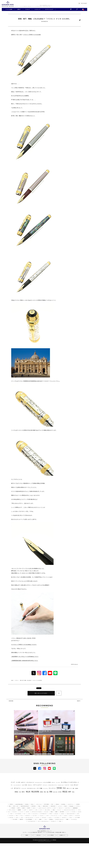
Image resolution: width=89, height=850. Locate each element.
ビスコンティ (56, 813)
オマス (78, 813)
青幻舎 (52, 811)
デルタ (17, 815)
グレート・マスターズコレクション (43, 821)
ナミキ (9, 811)
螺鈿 (47, 791)
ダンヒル (65, 815)
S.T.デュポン (11, 817)
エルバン (17, 817)
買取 (33, 733)
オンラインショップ (49, 9)
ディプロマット (78, 806)
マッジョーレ (42, 815)
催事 (73, 788)
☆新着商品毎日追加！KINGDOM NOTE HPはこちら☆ (24, 660)
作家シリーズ (69, 788)
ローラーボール (45, 788)
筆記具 (24, 733)
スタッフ (76, 664)
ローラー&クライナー (43, 813)
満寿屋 (67, 819)
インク (13, 782)
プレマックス (46, 811)
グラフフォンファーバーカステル (37, 811)
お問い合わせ (39, 835)
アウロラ (50, 813)
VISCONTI (11, 804)
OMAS (10, 806)
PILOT (52, 804)
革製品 (73, 791)
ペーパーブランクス (74, 819)
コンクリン (50, 817)
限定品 (64, 792)
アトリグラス (73, 811)
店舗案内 (26, 835)
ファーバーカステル (18, 813)
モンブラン (79, 811)
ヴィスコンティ (14, 811)
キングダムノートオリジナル (69, 782)
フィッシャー (21, 811)
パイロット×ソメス (39, 804)
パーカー (47, 815)
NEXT (78, 701)
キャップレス (58, 782)
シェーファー (37, 817)
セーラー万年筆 (77, 817)
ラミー (25, 813)
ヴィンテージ (52, 788)
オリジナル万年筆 (47, 782)
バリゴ (29, 813)
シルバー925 (24, 785)
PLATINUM (77, 804)
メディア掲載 (39, 788)
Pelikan (39, 806)
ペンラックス (60, 806)
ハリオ (36, 819)
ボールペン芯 (23, 788)
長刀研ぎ (60, 791)
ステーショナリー (37, 785)
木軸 (20, 791)
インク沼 (18, 782)
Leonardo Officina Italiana (19, 804)
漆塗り (23, 791)
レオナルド (62, 813)
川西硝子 (40, 819)
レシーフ (67, 811)
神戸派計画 (51, 819)
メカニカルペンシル (31, 788)
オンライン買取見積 (50, 835)
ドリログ (45, 819)
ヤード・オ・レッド (54, 815)
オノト (61, 815)
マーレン (21, 815)
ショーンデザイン (57, 817)
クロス (22, 817)
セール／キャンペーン (52, 785)
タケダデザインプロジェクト (59, 819)
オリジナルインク (30, 782)
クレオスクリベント (71, 804)
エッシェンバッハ (35, 813)
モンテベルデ (44, 817)
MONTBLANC (34, 806)
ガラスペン (53, 782)
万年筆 (16, 733)
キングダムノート (53, 821)
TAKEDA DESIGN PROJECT (25, 806)
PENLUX (65, 806)
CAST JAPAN (62, 811)
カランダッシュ (64, 817)
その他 (60, 821)
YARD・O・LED (15, 806)
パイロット (70, 817)
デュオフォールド (61, 785)
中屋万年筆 (21, 819)
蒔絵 (45, 791)
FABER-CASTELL (45, 806)
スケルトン (30, 785)
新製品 (16, 791)
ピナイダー (27, 811)
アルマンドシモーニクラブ (71, 813)
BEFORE (11, 700)
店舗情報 (76, 788)
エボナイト (23, 782)
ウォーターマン (77, 815)
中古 (20, 733)
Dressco (32, 804)
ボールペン (17, 788)
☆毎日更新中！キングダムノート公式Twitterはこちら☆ (24, 656)
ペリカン (11, 813)
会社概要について (62, 835)
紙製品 (41, 791)
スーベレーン (45, 785)
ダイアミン (71, 815)
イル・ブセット (35, 815)
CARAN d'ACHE (53, 806)
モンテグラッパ (27, 815)
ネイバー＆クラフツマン (31, 821)
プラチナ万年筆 (14, 819)
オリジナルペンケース (38, 782)
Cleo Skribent (63, 804)
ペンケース (67, 785)
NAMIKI (56, 811)
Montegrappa (71, 806)
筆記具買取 (28, 733)
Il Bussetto (57, 804)
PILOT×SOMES (46, 804)
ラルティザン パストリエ (29, 817)
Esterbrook (26, 804)
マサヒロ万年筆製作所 (28, 819)
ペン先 (71, 785)
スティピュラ (11, 815)
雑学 (69, 792)
